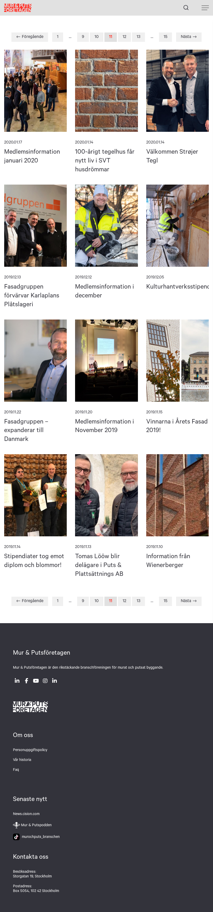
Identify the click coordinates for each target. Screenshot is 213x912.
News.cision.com (26, 814)
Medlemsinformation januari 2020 (35, 91)
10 (97, 37)
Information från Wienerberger (177, 495)
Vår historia (22, 760)
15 (165, 37)
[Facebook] (26, 682)
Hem (17, 8)
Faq (16, 770)
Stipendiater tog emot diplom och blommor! (35, 495)
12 (124, 37)
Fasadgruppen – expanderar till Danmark (35, 361)
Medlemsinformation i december (106, 226)
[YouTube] (36, 682)
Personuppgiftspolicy (30, 750)
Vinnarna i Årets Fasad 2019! (177, 361)
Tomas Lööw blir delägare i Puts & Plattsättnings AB (106, 495)
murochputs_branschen (40, 837)
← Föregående (29, 37)
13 (138, 37)
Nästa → (189, 37)
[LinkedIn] (17, 682)
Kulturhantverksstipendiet (177, 226)
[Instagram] (45, 682)
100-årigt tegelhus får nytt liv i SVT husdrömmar (106, 91)
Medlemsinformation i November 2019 (106, 361)
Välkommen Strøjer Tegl (177, 91)
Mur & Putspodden (36, 826)
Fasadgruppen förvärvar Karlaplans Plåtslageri (35, 226)
